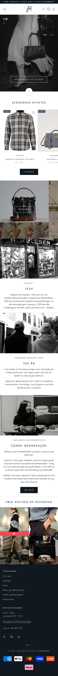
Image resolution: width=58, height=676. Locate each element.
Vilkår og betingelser (13, 594)
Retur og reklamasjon (13, 590)
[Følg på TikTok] (18, 636)
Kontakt (6, 580)
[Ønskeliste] (48, 9)
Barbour (20, 156)
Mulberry (24, 209)
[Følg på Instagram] (11, 636)
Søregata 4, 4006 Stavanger (17, 621)
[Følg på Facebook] (4, 636)
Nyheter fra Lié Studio (29, 79)
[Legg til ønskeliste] (33, 112)
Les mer (29, 490)
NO (27, 645)
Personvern (8, 599)
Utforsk (29, 171)
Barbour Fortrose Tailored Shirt (20, 159)
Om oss (7, 576)
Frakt (5, 585)
